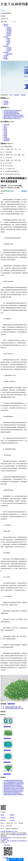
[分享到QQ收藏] (8, 191)
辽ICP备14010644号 (6, 837)
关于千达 (6, 26)
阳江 (16, 840)
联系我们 (6, 58)
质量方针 (9, 35)
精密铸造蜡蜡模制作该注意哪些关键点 (14, 783)
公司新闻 (9, 47)
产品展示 (6, 36)
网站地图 (8, 831)
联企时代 (5, 839)
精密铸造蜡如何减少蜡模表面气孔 (13, 793)
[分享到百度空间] (6, 191)
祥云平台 (19, 837)
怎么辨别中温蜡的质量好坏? (11, 112)
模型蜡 (8, 38)
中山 (19, 840)
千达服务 (6, 55)
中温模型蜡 (7, 124)
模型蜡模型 (10, 54)
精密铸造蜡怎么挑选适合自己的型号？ (14, 789)
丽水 (24, 840)
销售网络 (9, 29)
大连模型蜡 (7, 138)
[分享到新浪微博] (1, 191)
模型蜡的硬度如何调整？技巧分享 (14, 708)
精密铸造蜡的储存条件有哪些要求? (13, 110)
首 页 (11, 95)
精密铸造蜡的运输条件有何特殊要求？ (14, 786)
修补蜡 (8, 41)
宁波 (3, 842)
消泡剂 (5, 137)
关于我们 (12, 820)
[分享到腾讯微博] (5, 191)
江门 (11, 840)
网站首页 (6, 24)
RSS (13, 831)
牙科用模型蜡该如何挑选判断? (12, 113)
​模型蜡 (5, 127)
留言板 (5, 57)
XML (16, 831)
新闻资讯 (6, 46)
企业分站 (3, 831)
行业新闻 (9, 49)
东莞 (8, 840)
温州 (21, 840)
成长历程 (9, 32)
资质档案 (9, 30)
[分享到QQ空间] (3, 191)
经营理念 (9, 33)
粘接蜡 (8, 43)
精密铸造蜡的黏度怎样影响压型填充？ (14, 791)
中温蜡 (8, 40)
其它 (8, 44)
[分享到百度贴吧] (9, 191)
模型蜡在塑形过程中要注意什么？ (13, 118)
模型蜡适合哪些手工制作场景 (13, 706)
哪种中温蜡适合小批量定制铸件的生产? (14, 116)
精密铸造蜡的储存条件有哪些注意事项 (14, 788)
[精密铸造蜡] (8, 724)
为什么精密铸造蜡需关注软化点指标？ (14, 782)
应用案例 (6, 52)
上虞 (6, 842)
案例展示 (12, 817)
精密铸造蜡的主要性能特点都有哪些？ (14, 115)
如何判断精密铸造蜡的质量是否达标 (13, 780)
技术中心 (9, 51)
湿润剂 (5, 131)
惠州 (13, 840)
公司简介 (9, 27)
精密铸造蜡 (7, 140)
